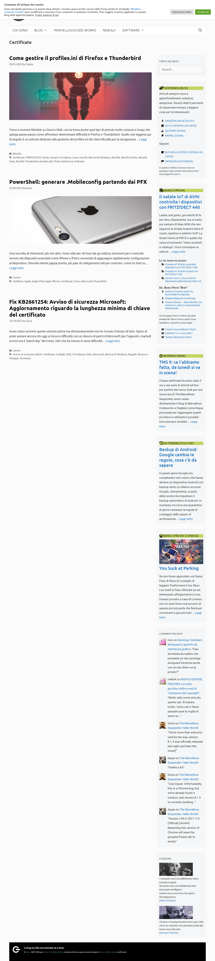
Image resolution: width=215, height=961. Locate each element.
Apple (27, 281)
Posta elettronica (63, 161)
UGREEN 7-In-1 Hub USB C (178, 333)
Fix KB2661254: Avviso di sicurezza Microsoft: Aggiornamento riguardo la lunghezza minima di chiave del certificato (79, 308)
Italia (89, 354)
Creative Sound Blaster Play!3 (180, 329)
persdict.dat (46, 161)
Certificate (19, 157)
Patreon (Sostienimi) (179, 161)
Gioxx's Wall (48, 952)
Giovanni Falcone (169, 932)
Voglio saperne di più (47, 15)
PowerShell (100, 281)
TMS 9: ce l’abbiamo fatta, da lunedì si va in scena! (179, 367)
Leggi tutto (16, 268)
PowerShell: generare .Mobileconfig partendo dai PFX (78, 181)
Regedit (132, 354)
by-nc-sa (103, 952)
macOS (83, 157)
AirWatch (18, 281)
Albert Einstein (167, 900)
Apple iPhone (52, 281)
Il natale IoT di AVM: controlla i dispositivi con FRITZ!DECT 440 (180, 202)
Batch (39, 354)
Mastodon (113, 952)
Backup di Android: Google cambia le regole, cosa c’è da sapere (178, 457)
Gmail (54, 157)
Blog (38, 30)
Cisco (77, 281)
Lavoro (17, 277)
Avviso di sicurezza (23, 354)
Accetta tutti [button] (203, 12)
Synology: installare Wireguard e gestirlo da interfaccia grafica (185, 644)
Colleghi (60, 354)
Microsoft (87, 281)
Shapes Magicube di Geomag (180, 298)
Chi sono (20, 30)
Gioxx (28, 952)
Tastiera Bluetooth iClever (178, 337)
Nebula (109, 30)
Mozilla (17, 153)
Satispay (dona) (175, 130)
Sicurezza (25, 358)
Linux (75, 157)
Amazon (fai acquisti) (179, 120)
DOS (68, 354)
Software (131, 30)
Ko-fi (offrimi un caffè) (181, 125)
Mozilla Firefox (129, 157)
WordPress (59, 952)
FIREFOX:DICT (33, 157)
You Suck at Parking (179, 568)
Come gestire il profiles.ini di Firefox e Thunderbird (75, 58)
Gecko (46, 157)
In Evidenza (64, 157)
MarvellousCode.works (75, 30)
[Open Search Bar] (200, 30)
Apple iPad (38, 281)
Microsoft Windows (100, 157)
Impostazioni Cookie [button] (181, 12)
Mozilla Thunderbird (27, 161)
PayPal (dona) (174, 135)
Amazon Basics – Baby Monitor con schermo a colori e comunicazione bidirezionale (183, 305)
